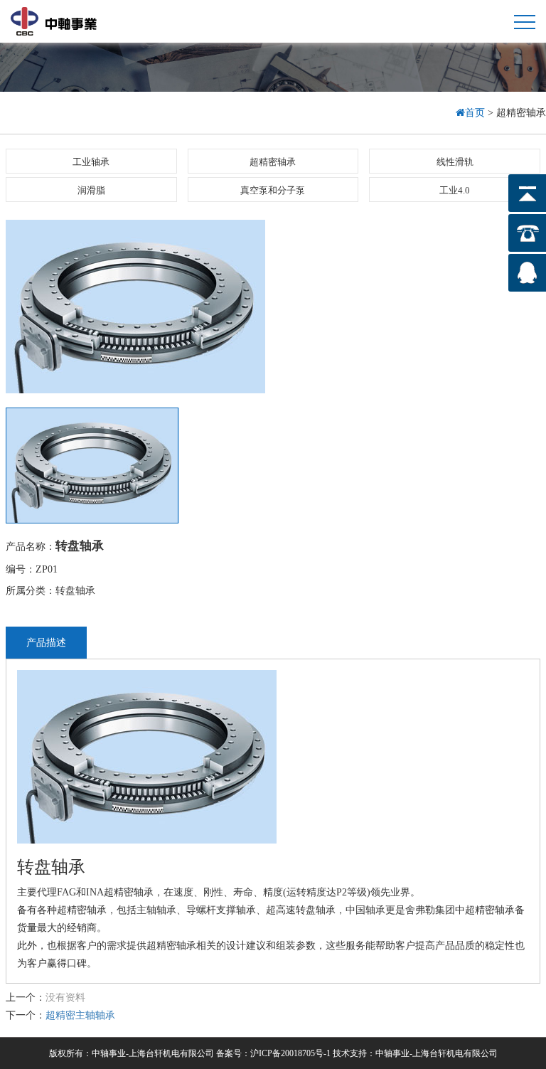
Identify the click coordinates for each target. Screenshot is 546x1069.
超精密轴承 (273, 161)
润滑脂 (91, 190)
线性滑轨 (455, 161)
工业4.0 (454, 190)
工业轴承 (91, 161)
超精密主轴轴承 (80, 1015)
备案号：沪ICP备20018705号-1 (273, 1053)
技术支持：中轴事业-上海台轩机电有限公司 (415, 1053)
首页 (476, 112)
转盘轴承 (79, 546)
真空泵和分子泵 (272, 190)
